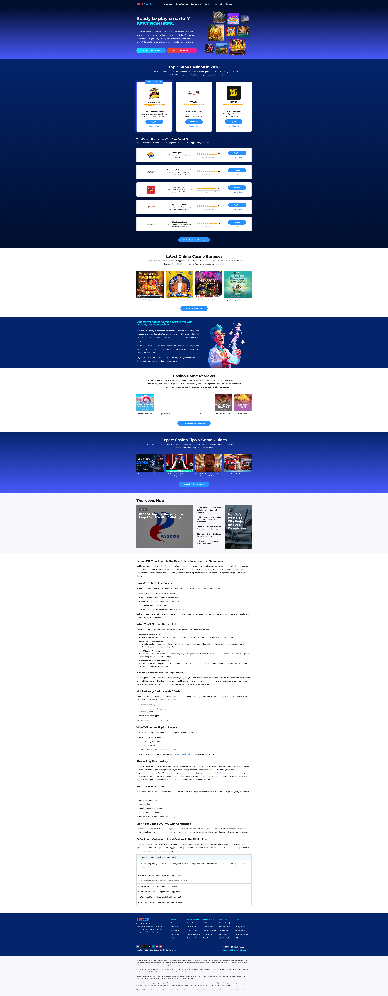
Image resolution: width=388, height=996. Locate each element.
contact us (238, 989)
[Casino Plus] (151, 210)
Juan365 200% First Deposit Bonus (179, 300)
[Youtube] (160, 946)
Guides (207, 4)
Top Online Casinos (152, 50)
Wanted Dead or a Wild (223, 413)
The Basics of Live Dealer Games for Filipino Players (179, 475)
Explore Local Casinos (182, 50)
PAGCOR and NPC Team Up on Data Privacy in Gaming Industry (209, 510)
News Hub (218, 4)
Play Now (154, 122)
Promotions (196, 4)
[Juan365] (151, 158)
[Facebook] (137, 946)
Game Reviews (182, 4)
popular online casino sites (181, 754)
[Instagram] (141, 946)
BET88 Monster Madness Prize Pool (208, 300)
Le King (184, 413)
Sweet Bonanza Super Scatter (145, 414)
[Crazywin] (151, 228)
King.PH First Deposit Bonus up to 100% (238, 300)
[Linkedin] (153, 946)
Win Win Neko (243, 413)
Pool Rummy (203, 413)
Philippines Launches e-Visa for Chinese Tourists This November (209, 519)
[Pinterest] (157, 946)
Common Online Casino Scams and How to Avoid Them (150, 475)
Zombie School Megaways (165, 414)
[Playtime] (151, 193)
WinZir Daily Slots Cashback (150, 300)
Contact (229, 4)
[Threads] (145, 946)
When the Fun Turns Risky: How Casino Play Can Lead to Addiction (208, 475)
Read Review (154, 126)
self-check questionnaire (223, 773)
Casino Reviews (165, 4)
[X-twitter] (149, 946)
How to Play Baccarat (238, 474)
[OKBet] (151, 176)
